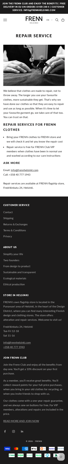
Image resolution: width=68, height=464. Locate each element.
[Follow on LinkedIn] (22, 431)
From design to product (16, 266)
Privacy (7, 236)
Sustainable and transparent (19, 272)
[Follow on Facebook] (5, 431)
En (48, 20)
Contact (8, 212)
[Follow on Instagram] (13, 431)
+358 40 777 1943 (14, 346)
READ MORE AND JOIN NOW (21, 420)
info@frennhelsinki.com (24, 170)
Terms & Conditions (14, 230)
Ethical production (14, 284)
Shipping (8, 218)
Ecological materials (14, 278)
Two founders (11, 260)
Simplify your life (13, 254)
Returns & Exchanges (15, 224)
